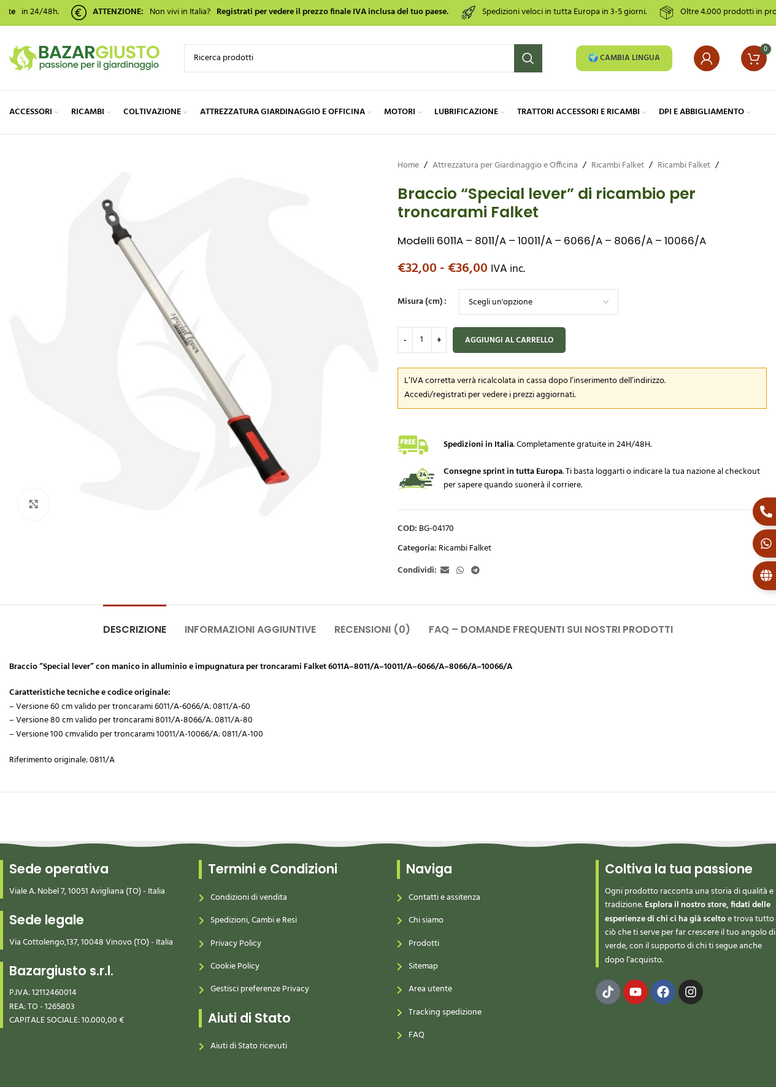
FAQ (416, 1035)
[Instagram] (690, 992)
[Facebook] (663, 992)
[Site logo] (84, 58)
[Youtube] (635, 992)
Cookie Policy (234, 966)
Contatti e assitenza (444, 898)
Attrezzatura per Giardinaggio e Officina (505, 165)
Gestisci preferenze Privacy (259, 989)
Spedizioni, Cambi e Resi (253, 920)
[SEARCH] (528, 58)
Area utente (430, 989)
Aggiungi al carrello (509, 340)
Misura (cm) (420, 302)
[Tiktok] (608, 992)
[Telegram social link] (475, 571)
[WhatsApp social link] (460, 571)
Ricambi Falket (617, 165)
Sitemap (423, 966)
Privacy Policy (235, 944)
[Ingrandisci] (33, 504)
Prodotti (424, 944)
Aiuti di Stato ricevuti (248, 1046)
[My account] (707, 58)
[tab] (134, 623)
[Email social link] (445, 571)
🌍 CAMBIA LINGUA (624, 58)
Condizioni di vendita (248, 898)
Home (408, 165)
